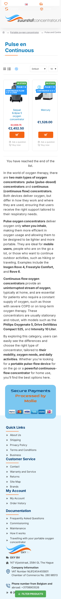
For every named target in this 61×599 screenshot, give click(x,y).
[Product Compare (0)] (15, 69)
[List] (9, 69)
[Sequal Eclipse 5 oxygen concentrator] (16, 92)
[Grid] (4, 69)
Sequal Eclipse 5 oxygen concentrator (17, 114)
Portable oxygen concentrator (24, 32)
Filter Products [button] (32, 593)
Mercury (45, 109)
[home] (4, 32)
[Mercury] (45, 92)
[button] (16, 135)
